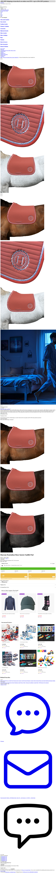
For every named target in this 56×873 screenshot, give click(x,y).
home (1, 57)
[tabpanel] (28, 486)
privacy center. (2, 871)
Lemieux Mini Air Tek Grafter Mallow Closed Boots (45, 613)
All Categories (46, 682)
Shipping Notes (3, 584)
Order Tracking (36, 680)
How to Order (8, 680)
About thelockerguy (3, 682)
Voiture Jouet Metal (22, 667)
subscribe (2, 864)
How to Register (3, 680)
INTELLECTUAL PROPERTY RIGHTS (30, 872)
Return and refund (42, 680)
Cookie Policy (36, 682)
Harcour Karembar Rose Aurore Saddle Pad (10, 57)
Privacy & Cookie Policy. (26, 870)
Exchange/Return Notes (4, 587)
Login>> (5, 647)
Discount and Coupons (17, 680)
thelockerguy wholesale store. (10, 872)
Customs (31, 680)
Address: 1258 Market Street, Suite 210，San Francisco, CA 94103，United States (20, 797)
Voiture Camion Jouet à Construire (42, 667)
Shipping (28, 680)
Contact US (2, 684)
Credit (23, 680)
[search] (0, 5)
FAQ (5, 684)
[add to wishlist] (0, 582)
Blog (8, 682)
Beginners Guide (17, 682)
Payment (25, 680)
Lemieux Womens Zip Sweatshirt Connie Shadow (8, 613)
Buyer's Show (11, 682)
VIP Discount (41, 682)
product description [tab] (3, 418)
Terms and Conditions (29, 682)
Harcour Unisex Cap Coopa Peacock (25, 613)
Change (53, 563)
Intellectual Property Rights (50, 680)
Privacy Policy (23, 682)
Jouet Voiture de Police (5, 667)
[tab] (28, 419)
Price (12, 680)
